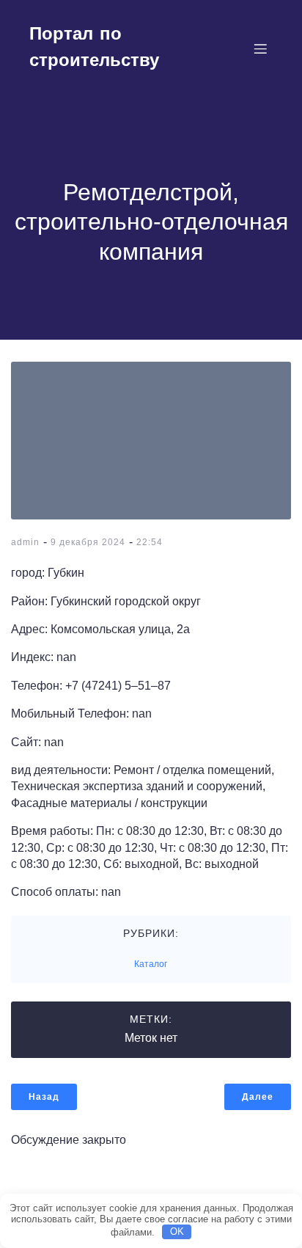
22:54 (149, 542)
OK (177, 1231)
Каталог (150, 964)
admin (25, 542)
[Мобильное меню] (260, 48)
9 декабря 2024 (88, 542)
